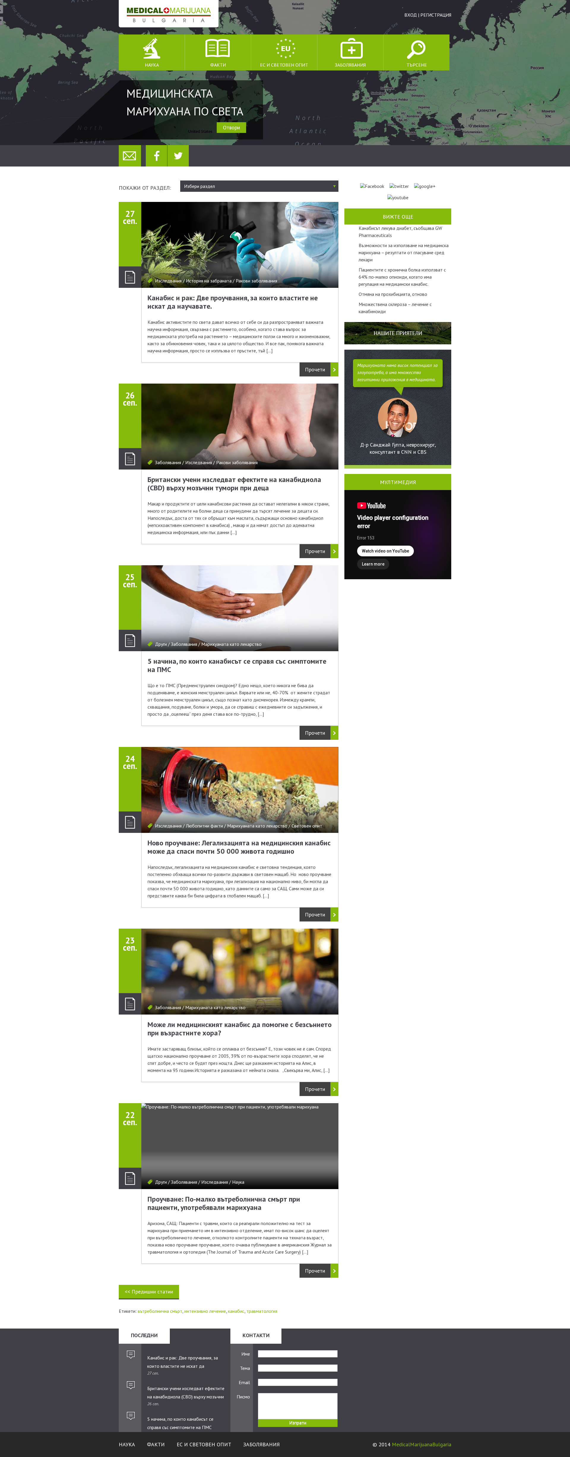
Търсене (416, 65)
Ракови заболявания (256, 281)
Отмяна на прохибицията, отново (393, 294)
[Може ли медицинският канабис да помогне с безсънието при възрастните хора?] (239, 972)
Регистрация (435, 15)
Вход (410, 15)
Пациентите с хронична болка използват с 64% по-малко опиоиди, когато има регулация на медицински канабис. (402, 277)
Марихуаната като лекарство (231, 644)
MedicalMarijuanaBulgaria (421, 1444)
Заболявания (350, 65)
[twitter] (399, 186)
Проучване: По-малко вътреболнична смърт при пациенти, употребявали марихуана (224, 1203)
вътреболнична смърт (160, 1311)
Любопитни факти (204, 826)
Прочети (315, 369)
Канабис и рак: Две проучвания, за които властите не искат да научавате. (233, 302)
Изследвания (168, 281)
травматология (261, 1311)
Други (161, 644)
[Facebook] (372, 186)
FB (156, 156)
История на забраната (209, 281)
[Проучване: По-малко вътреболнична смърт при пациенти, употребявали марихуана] (239, 1146)
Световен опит (307, 826)
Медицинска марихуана (168, 13)
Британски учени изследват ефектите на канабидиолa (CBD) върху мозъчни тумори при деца (234, 483)
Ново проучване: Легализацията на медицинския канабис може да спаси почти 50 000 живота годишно (239, 847)
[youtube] (398, 197)
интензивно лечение (205, 1311)
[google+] (424, 186)
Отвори (231, 127)
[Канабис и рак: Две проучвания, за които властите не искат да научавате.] (239, 245)
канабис (236, 1311)
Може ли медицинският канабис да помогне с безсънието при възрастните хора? (240, 1028)
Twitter (178, 156)
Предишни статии (149, 1291)
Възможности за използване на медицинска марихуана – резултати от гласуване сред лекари (404, 252)
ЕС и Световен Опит (284, 65)
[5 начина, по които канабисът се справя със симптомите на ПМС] (239, 608)
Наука (152, 65)
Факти (218, 65)
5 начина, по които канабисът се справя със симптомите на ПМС (237, 665)
